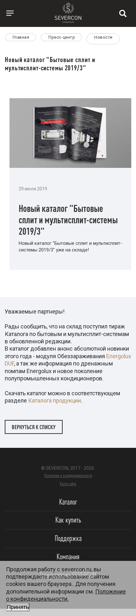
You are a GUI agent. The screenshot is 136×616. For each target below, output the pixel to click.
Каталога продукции (54, 400)
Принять (18, 607)
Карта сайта (68, 483)
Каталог (68, 502)
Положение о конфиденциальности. (66, 599)
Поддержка (68, 538)
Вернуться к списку (34, 427)
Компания (68, 556)
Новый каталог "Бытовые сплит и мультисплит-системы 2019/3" (68, 220)
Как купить (68, 520)
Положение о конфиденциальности (68, 475)
